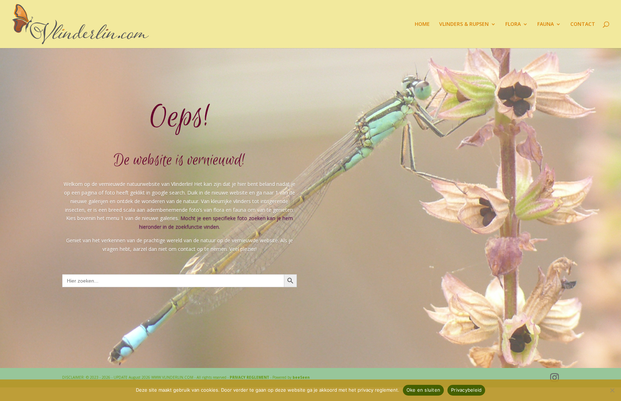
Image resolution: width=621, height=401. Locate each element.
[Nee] (612, 390)
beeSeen (301, 377)
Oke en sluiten (423, 390)
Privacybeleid (466, 390)
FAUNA (545, 24)
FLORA (513, 24)
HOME (422, 24)
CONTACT (582, 24)
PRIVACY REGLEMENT (249, 377)
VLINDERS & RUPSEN (464, 24)
